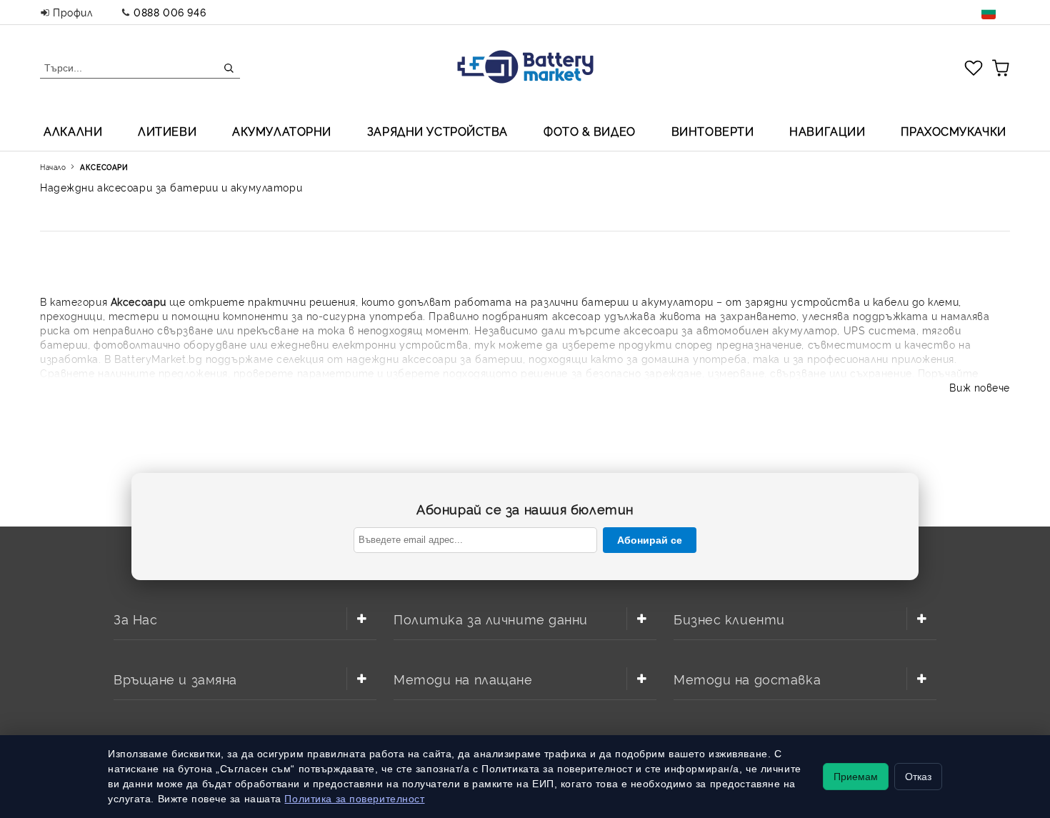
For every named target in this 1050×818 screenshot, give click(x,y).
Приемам (856, 776)
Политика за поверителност (354, 798)
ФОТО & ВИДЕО (590, 131)
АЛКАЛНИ (73, 131)
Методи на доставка (747, 678)
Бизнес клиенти (729, 618)
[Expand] (361, 618)
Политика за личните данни (491, 618)
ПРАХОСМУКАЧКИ (953, 131)
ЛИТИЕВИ (167, 131)
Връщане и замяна (175, 678)
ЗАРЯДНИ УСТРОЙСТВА (437, 131)
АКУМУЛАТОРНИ (281, 131)
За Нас (135, 618)
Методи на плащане (463, 678)
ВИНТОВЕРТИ (712, 131)
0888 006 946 (170, 12)
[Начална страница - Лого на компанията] (525, 68)
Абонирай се (649, 540)
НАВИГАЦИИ (827, 131)
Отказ (918, 776)
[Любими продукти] (973, 67)
